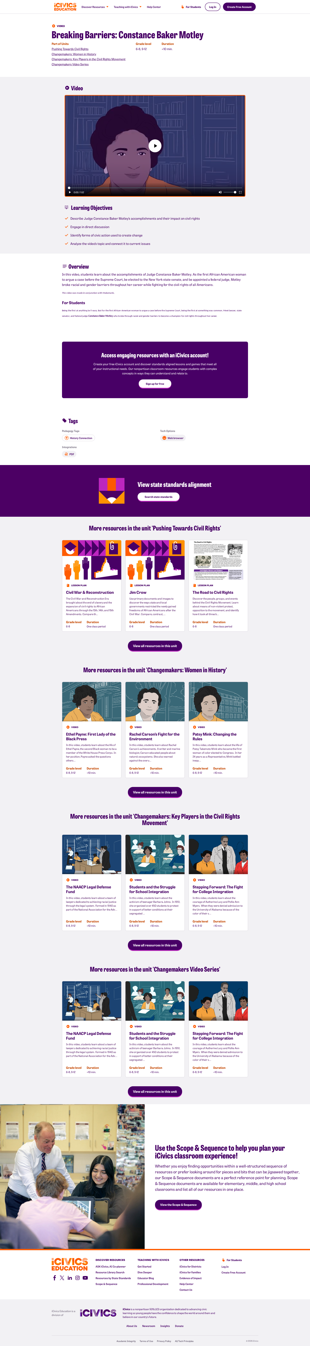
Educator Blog (146, 1278)
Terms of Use (146, 1341)
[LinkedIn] (69, 1277)
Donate (179, 1326)
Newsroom (148, 1326)
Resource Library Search (110, 1272)
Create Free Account (239, 7)
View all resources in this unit (155, 645)
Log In (212, 7)
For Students (193, 7)
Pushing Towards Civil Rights (70, 49)
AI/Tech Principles (184, 1341)
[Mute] (220, 192)
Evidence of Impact (191, 1278)
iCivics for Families (190, 1272)
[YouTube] (85, 1277)
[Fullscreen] (240, 192)
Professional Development (153, 1284)
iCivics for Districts (190, 1266)
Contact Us (186, 1289)
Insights (165, 1326)
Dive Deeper (145, 1272)
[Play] (70, 192)
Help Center (154, 7)
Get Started (144, 1266)
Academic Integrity (126, 1341)
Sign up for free (155, 383)
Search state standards (158, 496)
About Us (131, 1326)
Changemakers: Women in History (74, 54)
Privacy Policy (164, 1341)
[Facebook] (54, 1277)
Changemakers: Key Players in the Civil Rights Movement (88, 59)
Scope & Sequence (106, 1284)
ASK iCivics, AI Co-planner (111, 1266)
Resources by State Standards (113, 1278)
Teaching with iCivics (126, 7)
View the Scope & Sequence (178, 1205)
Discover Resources (93, 7)
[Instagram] (77, 1277)
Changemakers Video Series (70, 64)
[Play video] (155, 145)
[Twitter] (62, 1277)
